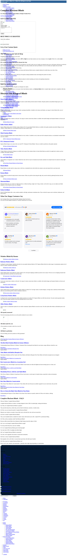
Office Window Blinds (6, 304)
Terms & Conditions (7, 462)
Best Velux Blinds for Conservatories (10, 381)
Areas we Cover (6, 458)
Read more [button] (27, 244)
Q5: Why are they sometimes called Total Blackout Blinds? (13, 419)
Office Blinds (8, 17)
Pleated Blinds (9, 60)
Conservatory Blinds (10, 58)
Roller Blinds (6, 479)
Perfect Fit (5, 480)
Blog (4, 460)
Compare (5, 554)
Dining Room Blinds (10, 20)
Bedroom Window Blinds (7, 261)
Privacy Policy (6, 463)
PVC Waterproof (9, 70)
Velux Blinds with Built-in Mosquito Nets (11, 352)
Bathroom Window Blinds (8, 270)
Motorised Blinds (9, 78)
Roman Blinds (9, 82)
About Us (5, 455)
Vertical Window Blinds (7, 107)
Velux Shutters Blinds (6, 148)
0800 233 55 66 (4, 2)
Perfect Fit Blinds (9, 76)
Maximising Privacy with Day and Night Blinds (13, 371)
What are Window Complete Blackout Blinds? (10, 401)
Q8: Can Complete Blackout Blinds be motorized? (11, 432)
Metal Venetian (6, 473)
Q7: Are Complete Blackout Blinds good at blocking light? (13, 427)
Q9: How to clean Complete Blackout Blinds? (10, 436)
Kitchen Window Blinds (7, 287)
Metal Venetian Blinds (6, 133)
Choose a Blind (4, 25)
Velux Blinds (8, 73)
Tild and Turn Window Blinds (12, 94)
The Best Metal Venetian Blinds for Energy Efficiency (15, 342)
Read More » (3, 347)
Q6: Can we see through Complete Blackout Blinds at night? (13, 423)
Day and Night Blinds (10, 72)
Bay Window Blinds (10, 91)
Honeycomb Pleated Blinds (11, 61)
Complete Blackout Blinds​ (11, 75)
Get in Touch (6, 461)
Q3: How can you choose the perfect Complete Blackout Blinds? (14, 410)
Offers (4, 457)
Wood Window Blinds (6, 99)
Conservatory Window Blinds (12, 95)
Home (4, 454)
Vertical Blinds (9, 55)
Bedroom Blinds (9, 539)
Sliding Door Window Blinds (12, 98)
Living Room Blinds (10, 8)
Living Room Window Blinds (8, 295)
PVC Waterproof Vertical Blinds (12, 532)
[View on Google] (26, 214)
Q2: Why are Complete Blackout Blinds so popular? (11, 405)
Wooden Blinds (6, 468)
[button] (33, 401)
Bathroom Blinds (9, 12)
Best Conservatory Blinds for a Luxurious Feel (13, 362)
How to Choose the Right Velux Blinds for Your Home (15, 391)
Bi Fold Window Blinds (11, 100)
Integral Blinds (6, 471)
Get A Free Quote (6, 456)
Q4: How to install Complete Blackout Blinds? (10, 414)
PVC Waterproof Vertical (7, 141)
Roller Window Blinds (6, 124)
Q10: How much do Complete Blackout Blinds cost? (11, 441)
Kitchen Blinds (9, 541)
